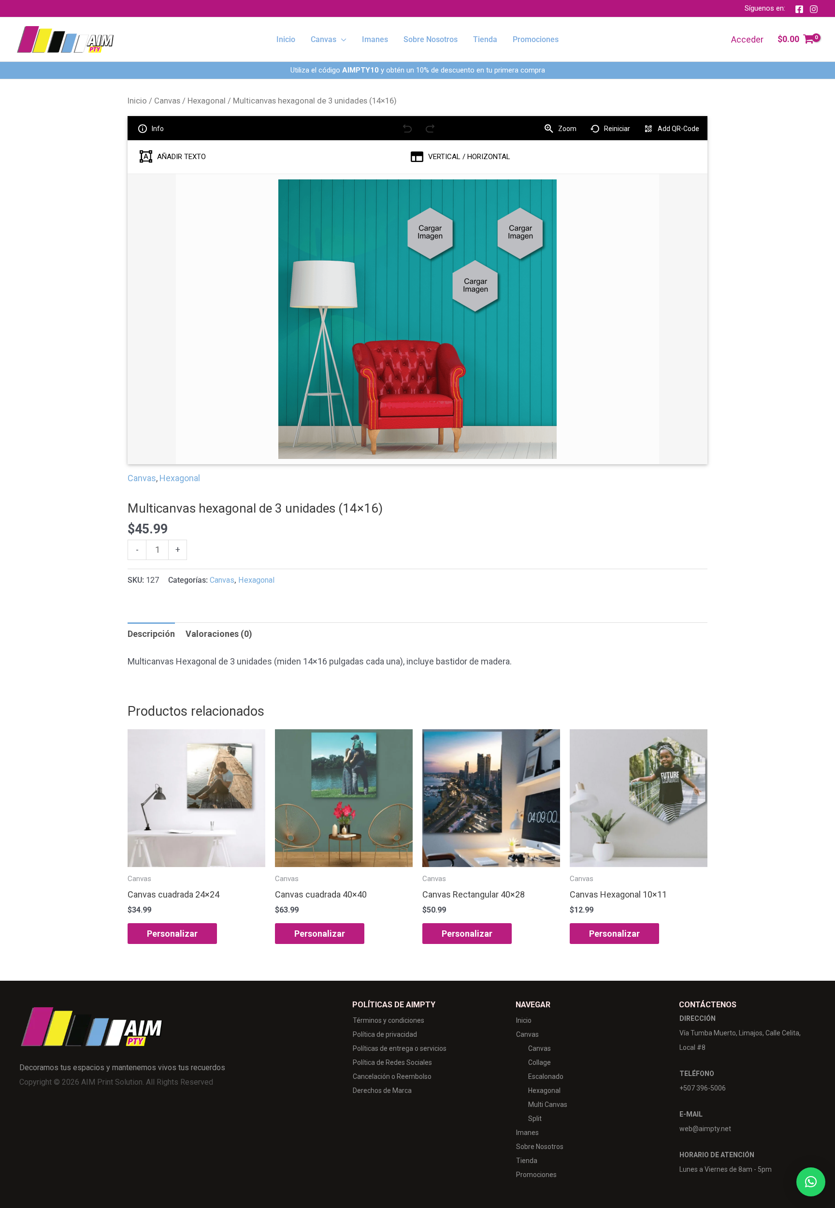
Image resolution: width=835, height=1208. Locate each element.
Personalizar (172, 933)
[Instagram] (813, 9)
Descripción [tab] (151, 634)
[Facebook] (799, 9)
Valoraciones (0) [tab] (219, 634)
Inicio (137, 100)
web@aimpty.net (705, 1129)
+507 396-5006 (702, 1088)
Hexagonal (206, 100)
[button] (341, 40)
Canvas (167, 100)
